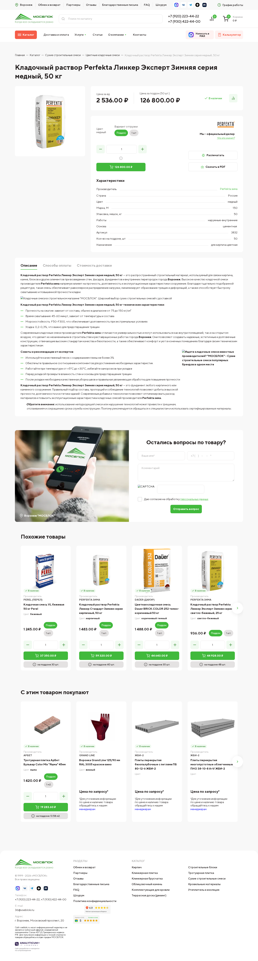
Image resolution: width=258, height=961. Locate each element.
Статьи (97, 34)
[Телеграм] (190, 5)
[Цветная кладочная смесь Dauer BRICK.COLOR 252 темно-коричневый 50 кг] (157, 571)
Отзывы (91, 4)
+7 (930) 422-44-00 (184, 21)
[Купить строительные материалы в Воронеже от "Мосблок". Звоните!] (34, 18)
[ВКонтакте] (183, 5)
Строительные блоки (202, 867)
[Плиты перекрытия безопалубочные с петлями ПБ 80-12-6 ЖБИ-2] (157, 726)
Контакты (139, 34)
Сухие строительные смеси (207, 878)
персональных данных (194, 499)
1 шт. (48, 633)
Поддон (121, 132)
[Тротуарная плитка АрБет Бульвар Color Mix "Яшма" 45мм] (46, 726)
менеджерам (87, 809)
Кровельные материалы (204, 884)
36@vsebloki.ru (24, 910)
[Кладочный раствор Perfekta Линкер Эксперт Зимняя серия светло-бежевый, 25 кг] (212, 571)
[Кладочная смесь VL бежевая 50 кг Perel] (46, 571)
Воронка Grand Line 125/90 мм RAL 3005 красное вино (99, 762)
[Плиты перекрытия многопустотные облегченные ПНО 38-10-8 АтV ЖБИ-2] (212, 726)
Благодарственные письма (120, 4)
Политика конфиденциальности (94, 901)
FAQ (147, 4)
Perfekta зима (228, 189)
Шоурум (161, 4)
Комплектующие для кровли (151, 889)
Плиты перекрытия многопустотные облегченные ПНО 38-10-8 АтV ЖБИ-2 (211, 764)
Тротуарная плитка (201, 873)
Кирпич (137, 867)
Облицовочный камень (147, 884)
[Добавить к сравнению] (233, 98)
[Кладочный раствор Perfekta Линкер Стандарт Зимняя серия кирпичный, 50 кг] (101, 571)
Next (237, 608)
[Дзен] (197, 5)
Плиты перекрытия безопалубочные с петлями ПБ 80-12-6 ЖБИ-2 (156, 764)
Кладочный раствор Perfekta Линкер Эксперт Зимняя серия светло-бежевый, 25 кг (211, 609)
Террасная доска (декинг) (149, 895)
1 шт (133, 132)
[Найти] (63, 18)
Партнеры (73, 4)
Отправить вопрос (186, 509)
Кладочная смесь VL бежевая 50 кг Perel (44, 606)
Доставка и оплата (56, 34)
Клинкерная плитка (145, 873)
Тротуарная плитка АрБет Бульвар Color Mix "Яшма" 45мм (45, 762)
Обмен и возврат (49, 4)
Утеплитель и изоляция (203, 889)
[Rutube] (204, 5)
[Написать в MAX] (176, 5)
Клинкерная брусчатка (147, 878)
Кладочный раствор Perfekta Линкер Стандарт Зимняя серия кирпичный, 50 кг (101, 609)
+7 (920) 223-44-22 (183, 16)
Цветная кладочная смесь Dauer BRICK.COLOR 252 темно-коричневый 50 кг (157, 609)
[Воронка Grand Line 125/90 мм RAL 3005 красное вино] (101, 726)
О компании (116, 34)
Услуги (79, 34)
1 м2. (48, 784)
